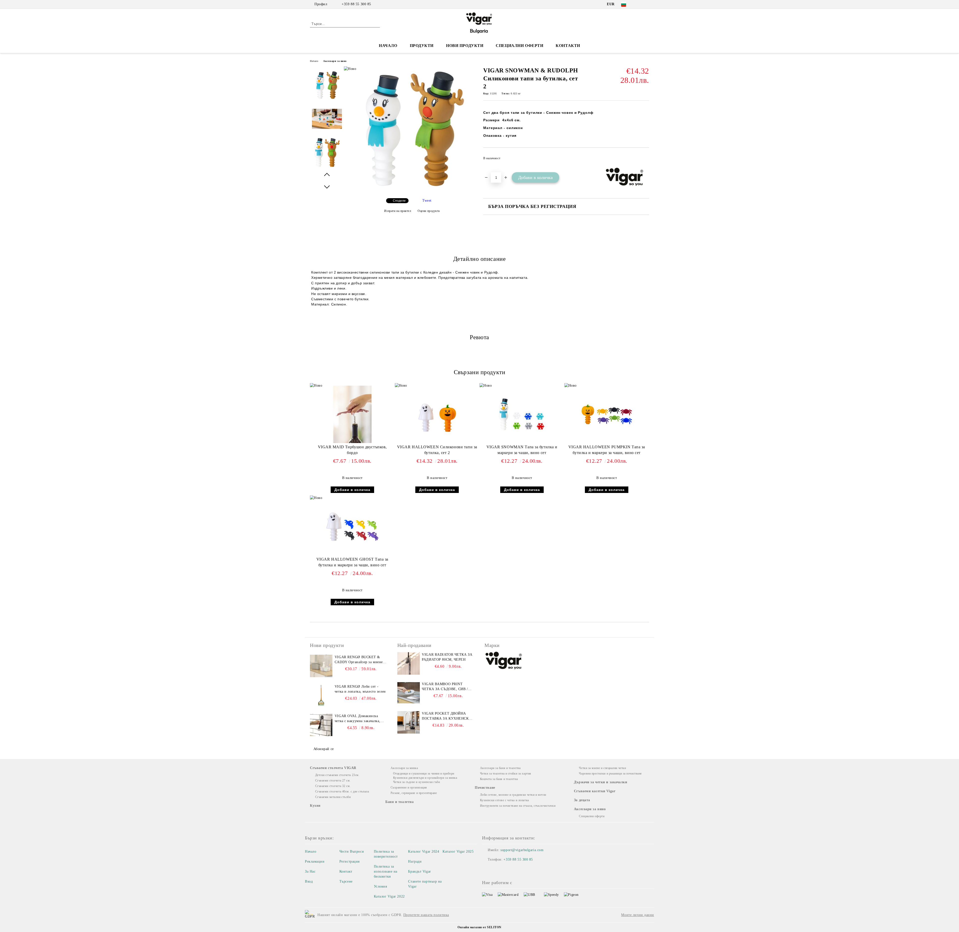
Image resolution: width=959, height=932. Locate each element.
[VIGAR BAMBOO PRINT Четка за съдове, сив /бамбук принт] (408, 693)
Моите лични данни (637, 915)
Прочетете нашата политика (426, 915)
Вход (309, 881)
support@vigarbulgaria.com (521, 850)
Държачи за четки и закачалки (600, 782)
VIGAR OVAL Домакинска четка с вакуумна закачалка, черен (357, 719)
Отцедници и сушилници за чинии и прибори (423, 773)
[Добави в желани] (645, 160)
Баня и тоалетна (399, 802)
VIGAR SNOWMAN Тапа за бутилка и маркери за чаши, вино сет (521, 450)
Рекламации (315, 861)
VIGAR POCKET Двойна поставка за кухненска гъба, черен (446, 716)
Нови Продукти (464, 45)
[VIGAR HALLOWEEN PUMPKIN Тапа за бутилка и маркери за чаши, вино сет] (606, 414)
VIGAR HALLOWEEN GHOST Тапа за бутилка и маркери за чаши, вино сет (352, 562)
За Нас (310, 871)
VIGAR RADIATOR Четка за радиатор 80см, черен (447, 657)
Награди (415, 861)
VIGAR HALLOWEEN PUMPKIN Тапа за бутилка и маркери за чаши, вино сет (606, 450)
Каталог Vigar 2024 (423, 851)
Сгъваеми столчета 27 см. (333, 780)
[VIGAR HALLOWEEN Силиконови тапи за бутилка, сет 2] (437, 414)
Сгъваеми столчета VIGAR (333, 768)
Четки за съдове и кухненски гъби (416, 782)
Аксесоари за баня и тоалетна (500, 768)
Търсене (346, 881)
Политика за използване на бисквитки (385, 871)
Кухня (315, 805)
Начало (388, 45)
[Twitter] (646, 4)
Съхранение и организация (409, 787)
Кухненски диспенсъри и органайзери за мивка (425, 777)
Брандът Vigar (419, 871)
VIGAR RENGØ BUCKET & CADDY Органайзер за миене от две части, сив (359, 660)
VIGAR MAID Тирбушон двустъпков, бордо (352, 450)
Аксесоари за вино (335, 61)
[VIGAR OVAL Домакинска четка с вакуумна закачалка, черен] (321, 725)
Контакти (568, 45)
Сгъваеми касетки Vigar (594, 791)
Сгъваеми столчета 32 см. (333, 786)
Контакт (345, 871)
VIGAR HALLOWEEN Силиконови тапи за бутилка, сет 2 (437, 450)
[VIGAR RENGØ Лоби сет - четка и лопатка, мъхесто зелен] (321, 695)
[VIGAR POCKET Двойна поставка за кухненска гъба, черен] (408, 722)
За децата (582, 800)
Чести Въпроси (351, 851)
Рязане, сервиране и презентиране (414, 793)
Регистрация (349, 861)
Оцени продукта (429, 211)
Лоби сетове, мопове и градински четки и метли (513, 794)
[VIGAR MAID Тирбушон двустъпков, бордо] (352, 414)
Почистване (485, 787)
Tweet (427, 200)
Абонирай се (323, 749)
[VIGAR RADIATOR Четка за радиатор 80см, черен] (408, 663)
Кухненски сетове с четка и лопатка (504, 800)
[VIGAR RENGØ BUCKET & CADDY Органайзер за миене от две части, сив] (321, 666)
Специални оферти (519, 45)
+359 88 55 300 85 (356, 4)
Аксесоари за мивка (404, 768)
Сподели (399, 200)
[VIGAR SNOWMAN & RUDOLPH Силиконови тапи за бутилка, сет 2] (411, 190)
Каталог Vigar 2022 (389, 896)
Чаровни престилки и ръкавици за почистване (610, 773)
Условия (380, 886)
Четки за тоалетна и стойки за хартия (505, 773)
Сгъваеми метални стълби (333, 797)
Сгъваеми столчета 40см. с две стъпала (342, 791)
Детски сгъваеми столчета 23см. (337, 775)
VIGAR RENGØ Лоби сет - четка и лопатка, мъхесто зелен (360, 689)
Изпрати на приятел (397, 211)
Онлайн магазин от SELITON (479, 927)
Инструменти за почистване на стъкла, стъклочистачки (517, 805)
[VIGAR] (503, 661)
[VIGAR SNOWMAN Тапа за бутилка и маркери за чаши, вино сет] (522, 414)
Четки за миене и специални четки (602, 768)
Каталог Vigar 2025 (458, 851)
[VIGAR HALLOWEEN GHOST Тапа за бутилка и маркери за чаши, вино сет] (352, 526)
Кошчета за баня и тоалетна (499, 779)
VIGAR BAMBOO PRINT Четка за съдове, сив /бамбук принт (445, 687)
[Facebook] (639, 4)
